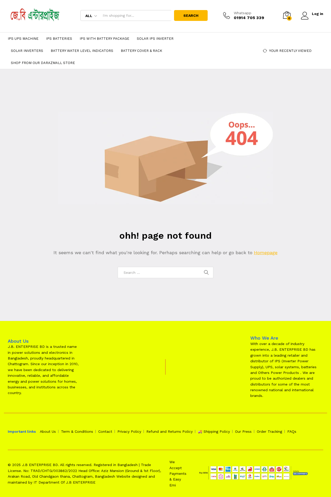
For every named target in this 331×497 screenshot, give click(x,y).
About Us (48, 431)
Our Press (243, 431)
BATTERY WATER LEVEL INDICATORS (82, 50)
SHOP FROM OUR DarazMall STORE (43, 63)
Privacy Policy (129, 431)
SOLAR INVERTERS (27, 50)
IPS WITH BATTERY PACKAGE (104, 38)
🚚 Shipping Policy (214, 431)
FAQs (291, 431)
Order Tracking (269, 431)
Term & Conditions (77, 431)
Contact (105, 431)
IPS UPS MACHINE (23, 38)
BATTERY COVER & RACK (141, 50)
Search (190, 15)
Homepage (265, 252)
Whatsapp (242, 13)
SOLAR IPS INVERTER (155, 38)
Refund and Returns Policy (169, 431)
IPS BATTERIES (59, 38)
